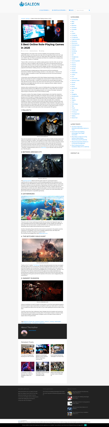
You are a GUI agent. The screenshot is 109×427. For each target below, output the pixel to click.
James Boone (34, 51)
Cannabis (74, 29)
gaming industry (27, 180)
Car (72, 31)
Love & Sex (74, 78)
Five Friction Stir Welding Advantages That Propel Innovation (78, 133)
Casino (73, 33)
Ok (85, 425)
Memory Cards (75, 80)
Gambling (74, 51)
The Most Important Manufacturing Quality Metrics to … (54, 394)
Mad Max (43, 147)
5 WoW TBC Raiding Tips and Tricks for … (27, 398)
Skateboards (75, 96)
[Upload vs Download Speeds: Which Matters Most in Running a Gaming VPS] (42, 349)
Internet (74, 66)
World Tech (75, 117)
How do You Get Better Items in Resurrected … (28, 396)
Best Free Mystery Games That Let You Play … (28, 393)
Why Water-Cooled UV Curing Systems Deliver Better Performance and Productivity (79, 138)
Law (73, 76)
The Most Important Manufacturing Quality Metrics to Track (80, 128)
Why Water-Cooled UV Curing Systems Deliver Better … (81, 402)
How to (74, 62)
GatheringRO (57, 321)
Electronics (74, 43)
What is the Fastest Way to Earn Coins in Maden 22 (57, 374)
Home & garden (76, 60)
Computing (75, 37)
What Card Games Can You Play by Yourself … (28, 391)
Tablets (74, 100)
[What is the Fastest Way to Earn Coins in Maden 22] (57, 366)
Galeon (19, 420)
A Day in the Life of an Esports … (25, 400)
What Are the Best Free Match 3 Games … (27, 395)
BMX (73, 23)
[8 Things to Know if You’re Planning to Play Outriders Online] (42, 366)
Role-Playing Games (26, 323)
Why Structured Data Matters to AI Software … (80, 408)
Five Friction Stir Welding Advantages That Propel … (54, 391)
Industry (74, 64)
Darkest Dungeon (39, 321)
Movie (73, 84)
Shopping (74, 94)
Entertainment (75, 45)
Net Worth (74, 88)
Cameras (74, 27)
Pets (73, 90)
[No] (107, 425)
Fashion (74, 47)
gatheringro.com (43, 233)
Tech (73, 102)
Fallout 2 (47, 321)
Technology (75, 104)
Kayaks (74, 70)
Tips (73, 106)
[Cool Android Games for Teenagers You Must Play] (57, 349)
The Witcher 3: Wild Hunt (38, 323)
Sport (73, 98)
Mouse (73, 82)
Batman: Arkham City (29, 321)
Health (73, 58)
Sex (73, 92)
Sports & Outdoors (59, 10)
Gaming (42, 51)
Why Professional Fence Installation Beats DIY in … (80, 413)
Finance (74, 49)
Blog (71, 10)
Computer (74, 35)
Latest (73, 74)
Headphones (75, 57)
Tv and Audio (75, 110)
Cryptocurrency (76, 39)
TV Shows (74, 112)
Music (73, 86)
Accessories (75, 19)
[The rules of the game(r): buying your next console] (27, 349)
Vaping (73, 115)
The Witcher (36, 265)
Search (89, 10)
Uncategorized (75, 113)
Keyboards (74, 72)
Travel (73, 108)
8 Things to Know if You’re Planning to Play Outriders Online (42, 374)
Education (74, 41)
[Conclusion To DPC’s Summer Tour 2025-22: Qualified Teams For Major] (27, 366)
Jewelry (74, 68)
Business (74, 25)
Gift (73, 55)
